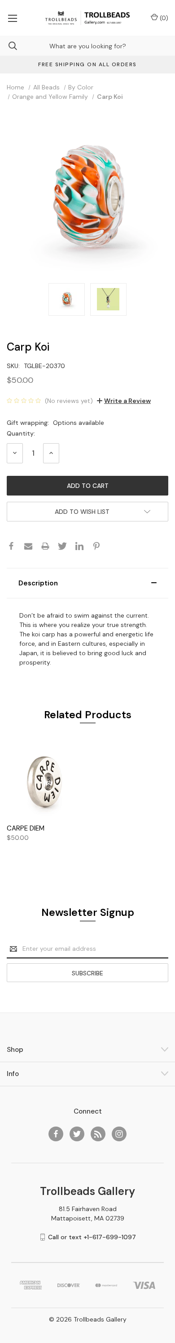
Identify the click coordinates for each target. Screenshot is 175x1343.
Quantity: (21, 433)
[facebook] (56, 1134)
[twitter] (77, 1134)
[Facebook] (11, 546)
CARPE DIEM (25, 828)
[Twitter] (62, 546)
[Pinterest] (96, 546)
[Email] (28, 546)
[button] (87, 583)
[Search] (8, 46)
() (163, 18)
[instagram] (119, 1134)
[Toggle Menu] (12, 18)
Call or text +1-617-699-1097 (92, 1237)
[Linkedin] (79, 546)
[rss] (98, 1134)
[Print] (45, 546)
